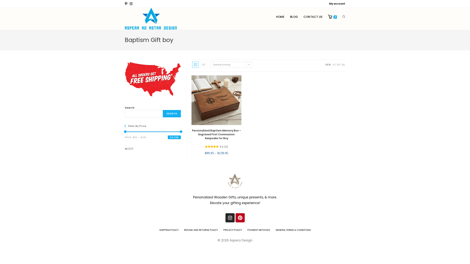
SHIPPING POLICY (169, 230)
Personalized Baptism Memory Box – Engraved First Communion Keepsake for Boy (216, 134)
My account (337, 4)
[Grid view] (195, 65)
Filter (174, 137)
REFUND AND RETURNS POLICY (201, 230)
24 (338, 64)
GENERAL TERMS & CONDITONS (293, 230)
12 (334, 64)
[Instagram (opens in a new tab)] (131, 4)
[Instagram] (230, 217)
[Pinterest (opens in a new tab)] (127, 4)
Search (129, 107)
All (343, 64)
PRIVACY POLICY (232, 230)
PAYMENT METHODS (258, 230)
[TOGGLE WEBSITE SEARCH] (344, 17)
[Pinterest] (240, 217)
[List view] (203, 65)
